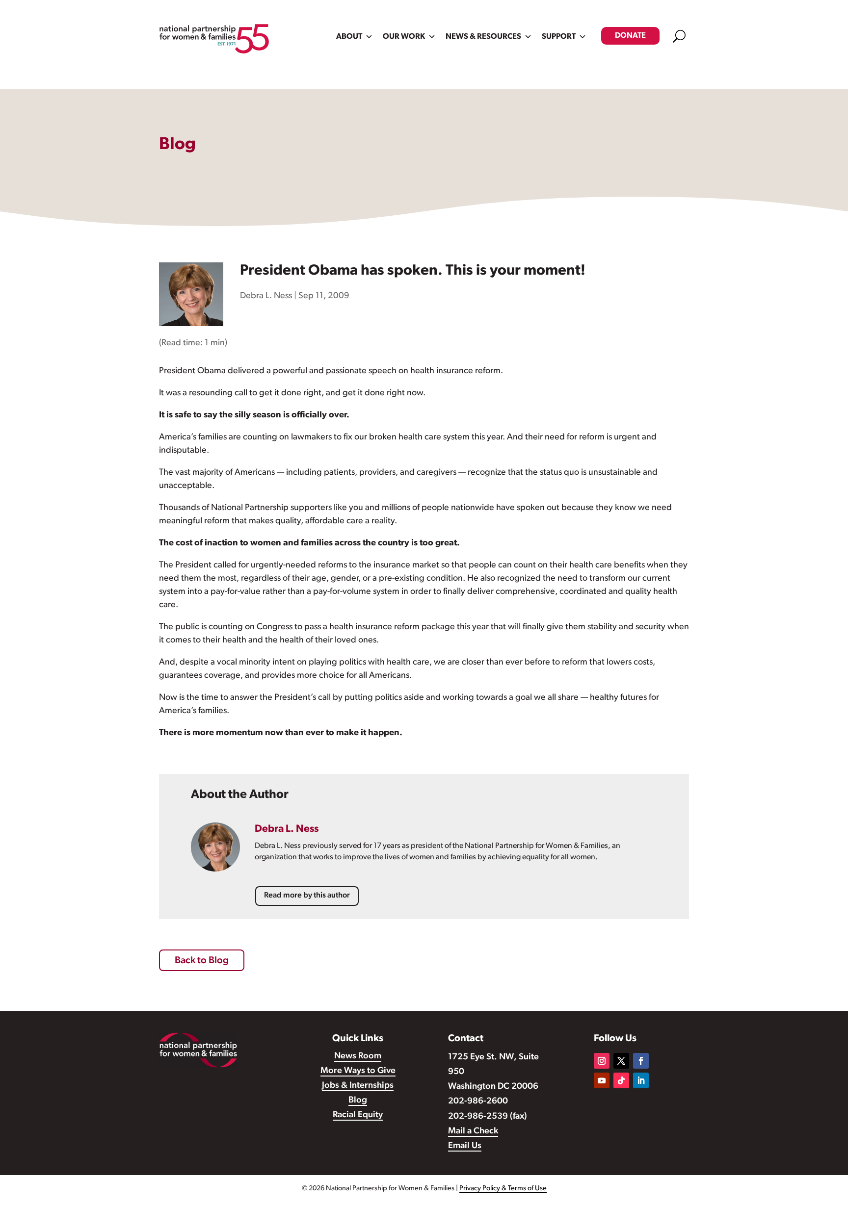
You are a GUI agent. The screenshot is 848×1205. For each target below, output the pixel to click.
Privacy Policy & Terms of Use (503, 1188)
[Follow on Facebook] (641, 1061)
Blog (357, 1100)
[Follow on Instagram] (602, 1061)
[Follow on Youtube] (602, 1080)
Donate (630, 36)
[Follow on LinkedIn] (641, 1080)
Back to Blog (202, 961)
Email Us (464, 1146)
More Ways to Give (358, 1071)
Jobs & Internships (358, 1085)
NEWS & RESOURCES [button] (483, 37)
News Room (357, 1056)
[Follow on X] (621, 1061)
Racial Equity (358, 1115)
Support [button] (559, 37)
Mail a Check (473, 1131)
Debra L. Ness (266, 296)
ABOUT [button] (349, 37)
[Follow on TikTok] (621, 1080)
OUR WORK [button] (404, 37)
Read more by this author (307, 895)
